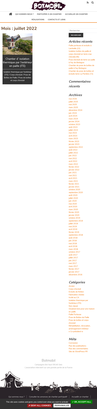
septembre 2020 (76, 192)
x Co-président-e (76, 331)
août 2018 (73, 238)
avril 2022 (73, 161)
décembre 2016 (75, 274)
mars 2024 (73, 118)
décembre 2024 (75, 110)
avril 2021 (73, 178)
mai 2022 (73, 158)
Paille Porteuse (75, 314)
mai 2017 (73, 263)
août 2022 (73, 150)
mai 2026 (73, 99)
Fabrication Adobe (76, 294)
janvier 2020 (74, 215)
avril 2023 (73, 135)
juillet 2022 (73, 153)
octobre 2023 (74, 124)
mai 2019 (73, 226)
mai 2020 (73, 204)
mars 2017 (73, 266)
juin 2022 (73, 155)
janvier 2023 (74, 144)
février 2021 (74, 184)
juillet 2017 (73, 257)
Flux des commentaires (78, 348)
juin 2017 (73, 260)
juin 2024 (73, 113)
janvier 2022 (74, 170)
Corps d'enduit (75, 289)
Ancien (72, 286)
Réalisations (38, 19)
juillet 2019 (73, 223)
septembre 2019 (76, 221)
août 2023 (73, 127)
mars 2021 (73, 181)
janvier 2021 (74, 187)
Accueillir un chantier (76, 14)
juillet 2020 (73, 198)
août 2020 (73, 195)
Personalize (62, 405)
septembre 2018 (76, 235)
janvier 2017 (74, 272)
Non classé (73, 306)
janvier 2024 (74, 121)
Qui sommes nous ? (24, 14)
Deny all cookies (40, 405)
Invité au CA (74, 297)
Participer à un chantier (49, 14)
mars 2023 (73, 138)
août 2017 (73, 255)
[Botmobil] (48, 5)
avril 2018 (73, 246)
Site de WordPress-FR (78, 351)
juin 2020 (73, 201)
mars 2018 (73, 249)
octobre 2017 (74, 252)
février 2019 (74, 232)
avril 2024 (73, 116)
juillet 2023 (73, 130)
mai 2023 (73, 133)
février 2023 (74, 141)
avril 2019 (73, 229)
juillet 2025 (73, 101)
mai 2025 (73, 104)
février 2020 (74, 212)
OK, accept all (82, 402)
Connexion (73, 343)
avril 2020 (73, 206)
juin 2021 (73, 172)
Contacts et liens (56, 19)
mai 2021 (73, 175)
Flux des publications (77, 346)
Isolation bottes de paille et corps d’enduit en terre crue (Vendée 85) (80, 54)
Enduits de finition (76, 292)
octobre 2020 (74, 189)
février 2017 (74, 269)
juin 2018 (73, 240)
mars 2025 (73, 107)
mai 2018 (73, 243)
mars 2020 (73, 209)
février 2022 (74, 167)
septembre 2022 (76, 147)
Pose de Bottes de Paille (79, 317)
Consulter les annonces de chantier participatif (48, 397)
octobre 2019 (74, 218)
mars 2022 (73, 164)
